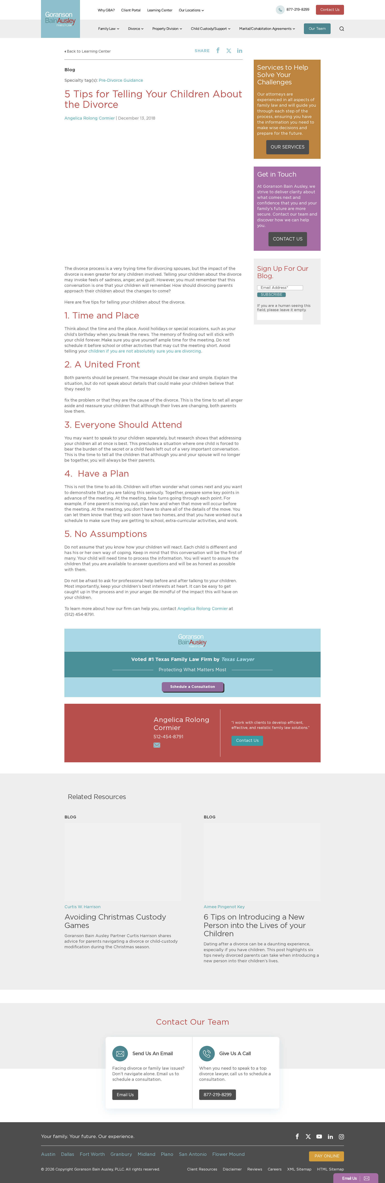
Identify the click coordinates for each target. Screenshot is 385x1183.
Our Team (317, 29)
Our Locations (189, 10)
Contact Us (330, 10)
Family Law (107, 29)
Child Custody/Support (209, 29)
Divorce (134, 29)
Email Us (125, 1094)
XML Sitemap (299, 1169)
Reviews (254, 1169)
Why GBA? (106, 10)
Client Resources (202, 1169)
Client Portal (130, 10)
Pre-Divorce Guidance (121, 81)
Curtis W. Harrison (82, 907)
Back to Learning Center (89, 51)
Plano (167, 1154)
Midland (146, 1154)
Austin (48, 1154)
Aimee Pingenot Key (224, 907)
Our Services (288, 147)
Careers (275, 1169)
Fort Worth (92, 1154)
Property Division (165, 29)
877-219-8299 (297, 9)
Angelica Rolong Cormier (89, 118)
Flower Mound (228, 1154)
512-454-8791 (168, 737)
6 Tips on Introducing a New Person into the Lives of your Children (255, 926)
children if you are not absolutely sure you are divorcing (144, 351)
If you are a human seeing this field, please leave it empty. (284, 308)
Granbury (121, 1154)
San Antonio (193, 1154)
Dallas (67, 1154)
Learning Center (159, 10)
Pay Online (327, 1156)
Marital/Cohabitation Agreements (265, 29)
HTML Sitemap (330, 1169)
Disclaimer (232, 1169)
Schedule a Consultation (192, 687)
